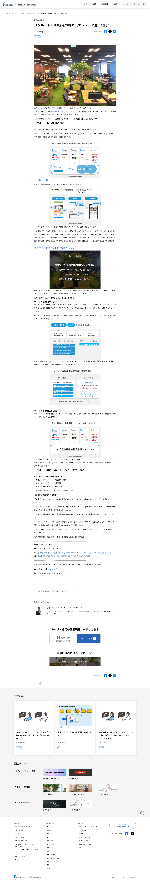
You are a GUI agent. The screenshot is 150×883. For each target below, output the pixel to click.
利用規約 (131, 877)
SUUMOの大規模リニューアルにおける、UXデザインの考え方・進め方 (64, 556)
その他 (23, 13)
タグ (85, 4)
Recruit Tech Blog (12, 13)
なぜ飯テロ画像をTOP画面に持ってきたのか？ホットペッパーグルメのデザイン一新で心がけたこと (74, 552)
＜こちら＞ (52, 568)
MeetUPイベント (60, 111)
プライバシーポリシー (116, 877)
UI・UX (37, 37)
